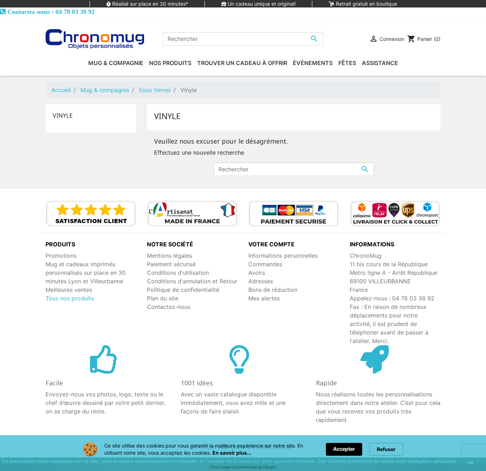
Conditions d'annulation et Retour (192, 281)
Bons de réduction (272, 289)
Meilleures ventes (69, 289)
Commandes (265, 264)
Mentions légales (169, 255)
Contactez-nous (168, 306)
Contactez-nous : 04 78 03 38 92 (51, 11)
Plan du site (162, 298)
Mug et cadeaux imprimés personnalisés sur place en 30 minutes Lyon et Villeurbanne (86, 273)
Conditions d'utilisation (178, 272)
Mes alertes (264, 298)
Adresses (260, 281)
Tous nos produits (70, 298)
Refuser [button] (386, 449)
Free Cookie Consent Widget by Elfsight (243, 467)
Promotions (61, 255)
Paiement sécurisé (171, 264)
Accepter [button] (344, 449)
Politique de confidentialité (183, 289)
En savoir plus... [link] (231, 453)
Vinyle (63, 115)
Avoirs (256, 272)
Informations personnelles (283, 255)
